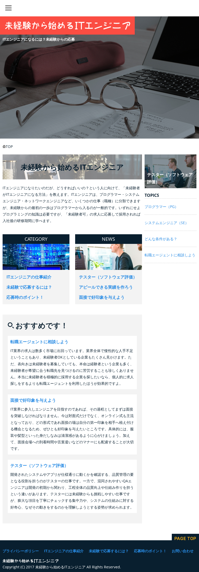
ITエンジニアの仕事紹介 (29, 277)
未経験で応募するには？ (29, 287)
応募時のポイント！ (25, 297)
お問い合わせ (183, 550)
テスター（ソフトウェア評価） (108, 277)
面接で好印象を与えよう (102, 297)
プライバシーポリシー (21, 550)
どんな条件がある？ (161, 238)
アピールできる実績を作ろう (106, 287)
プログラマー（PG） (161, 206)
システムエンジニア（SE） (167, 222)
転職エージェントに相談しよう (39, 341)
